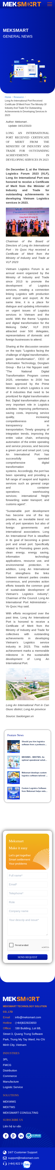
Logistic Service (13, 1087)
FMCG (7, 1065)
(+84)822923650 (26, 1022)
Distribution (10, 1070)
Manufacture (11, 1081)
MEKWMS (9, 1101)
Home (8, 97)
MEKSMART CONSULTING (20, 1112)
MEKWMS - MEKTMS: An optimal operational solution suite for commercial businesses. (35, 758)
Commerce (10, 1076)
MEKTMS (9, 1107)
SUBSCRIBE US (13, 1119)
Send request (27, 957)
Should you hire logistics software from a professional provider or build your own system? (35, 743)
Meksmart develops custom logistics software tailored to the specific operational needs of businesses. (35, 774)
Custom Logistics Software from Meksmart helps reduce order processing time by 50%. (35, 790)
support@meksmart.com (23, 1157)
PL (5, 1059)
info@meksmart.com (27, 1017)
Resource (19, 97)
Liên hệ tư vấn (12, 1126)
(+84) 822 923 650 (20, 1163)
